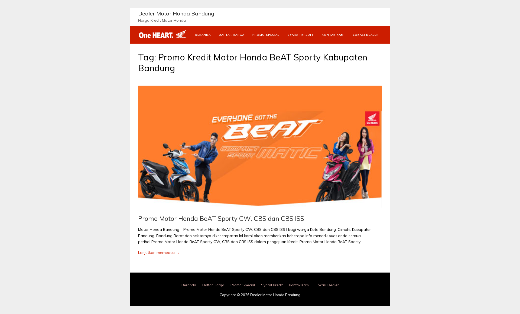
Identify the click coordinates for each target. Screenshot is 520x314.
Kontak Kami (333, 35)
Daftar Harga (231, 35)
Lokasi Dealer (366, 35)
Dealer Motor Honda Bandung (176, 13)
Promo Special (266, 35)
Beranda (203, 35)
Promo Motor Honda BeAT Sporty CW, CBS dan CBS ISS (221, 218)
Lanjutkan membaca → (159, 252)
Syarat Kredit (301, 35)
